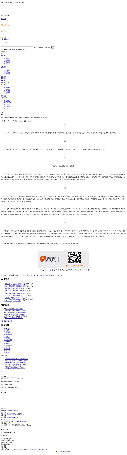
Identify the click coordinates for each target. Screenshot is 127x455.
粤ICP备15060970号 (41, 449)
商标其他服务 (8, 345)
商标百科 (7, 87)
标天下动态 (7, 103)
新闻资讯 (3, 96)
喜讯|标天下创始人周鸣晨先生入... (14, 288)
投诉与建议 (23, 421)
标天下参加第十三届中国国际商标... (15, 287)
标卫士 (6, 108)
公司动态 (9, 417)
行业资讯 (7, 101)
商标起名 (7, 64)
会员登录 (3, 37)
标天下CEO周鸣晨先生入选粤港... (14, 290)
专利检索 (7, 74)
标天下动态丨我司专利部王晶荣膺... (16, 310)
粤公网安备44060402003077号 (64, 451)
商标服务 (3, 55)
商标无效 (7, 343)
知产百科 (3, 84)
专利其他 (7, 72)
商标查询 (7, 60)
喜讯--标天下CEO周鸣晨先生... (13, 297)
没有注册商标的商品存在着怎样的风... (16, 364)
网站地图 (15, 410)
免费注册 (3, 31)
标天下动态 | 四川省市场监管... (13, 293)
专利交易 (3, 80)
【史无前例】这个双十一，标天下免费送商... (17, 275)
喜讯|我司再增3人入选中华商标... (15, 314)
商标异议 (7, 338)
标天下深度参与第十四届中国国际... (16, 316)
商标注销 (7, 347)
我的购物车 (4, 25)
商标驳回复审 (8, 334)
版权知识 (7, 91)
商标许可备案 (8, 340)
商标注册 (7, 58)
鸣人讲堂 (7, 104)
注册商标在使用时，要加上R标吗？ (15, 362)
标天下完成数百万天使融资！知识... (15, 285)
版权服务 (3, 77)
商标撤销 (7, 341)
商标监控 (7, 62)
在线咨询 (3, 373)
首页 (2, 53)
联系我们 (3, 19)
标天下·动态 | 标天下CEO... (12, 301)
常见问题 (9, 410)
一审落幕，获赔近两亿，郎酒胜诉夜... (16, 359)
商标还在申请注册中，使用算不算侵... (16, 360)
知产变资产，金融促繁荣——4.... (14, 295)
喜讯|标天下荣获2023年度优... (14, 318)
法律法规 (7, 93)
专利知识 (7, 89)
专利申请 (7, 70)
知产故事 (7, 106)
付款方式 (10, 421)
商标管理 (3, 82)
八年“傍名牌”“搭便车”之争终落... (15, 368)
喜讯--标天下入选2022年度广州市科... (48, 275)
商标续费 (7, 336)
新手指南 (3, 410)
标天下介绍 (4, 421)
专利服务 (3, 67)
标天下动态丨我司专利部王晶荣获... (16, 312)
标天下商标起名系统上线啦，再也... (15, 299)
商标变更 (7, 331)
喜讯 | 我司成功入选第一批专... (14, 309)
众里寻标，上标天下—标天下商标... (15, 283)
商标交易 (3, 79)
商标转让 (7, 332)
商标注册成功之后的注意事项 (14, 366)
